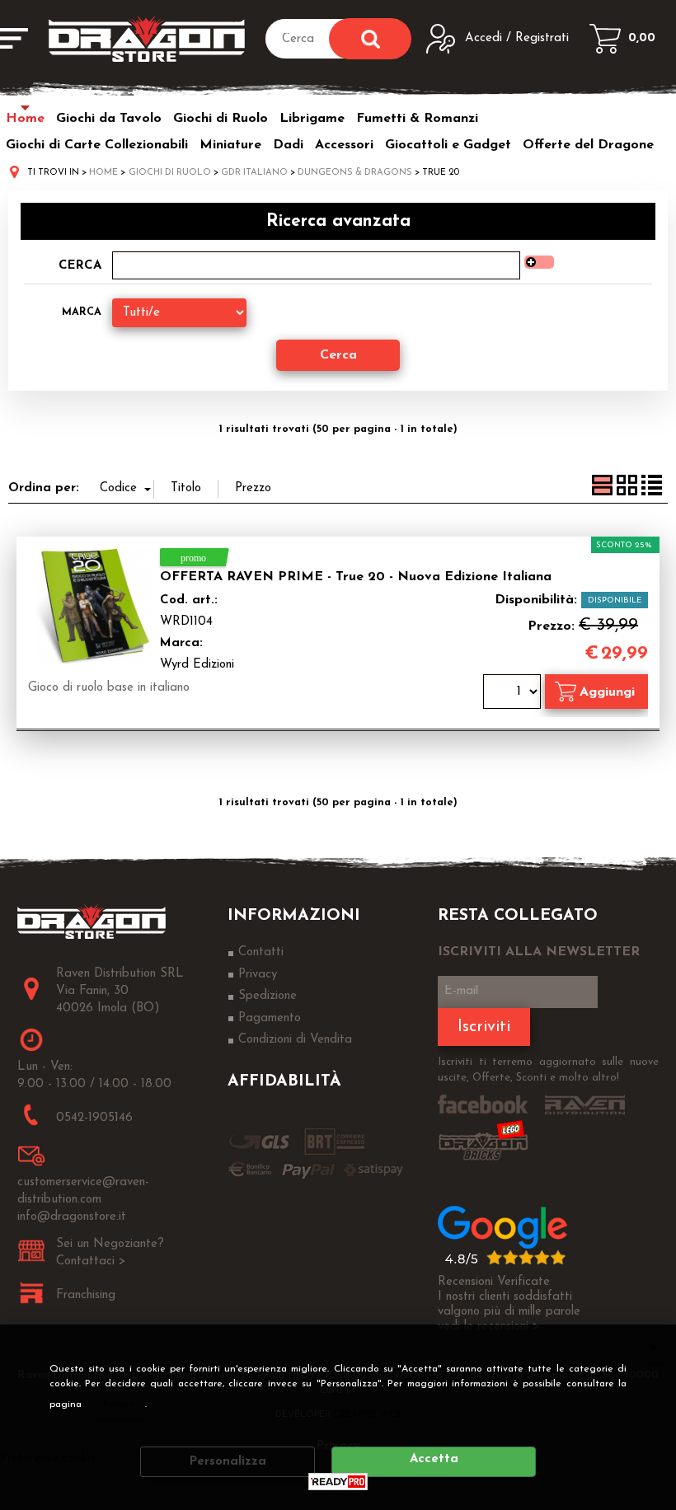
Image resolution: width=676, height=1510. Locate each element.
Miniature (230, 145)
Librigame (312, 118)
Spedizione (267, 996)
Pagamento (269, 1018)
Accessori (344, 145)
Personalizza (228, 1462)
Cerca (80, 266)
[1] (514, 693)
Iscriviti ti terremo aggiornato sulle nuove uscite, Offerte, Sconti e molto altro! (548, 1070)
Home (25, 118)
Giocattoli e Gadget (448, 145)
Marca (81, 312)
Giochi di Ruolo (220, 118)
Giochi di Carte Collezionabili (97, 145)
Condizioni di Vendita (295, 1040)
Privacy (119, 1404)
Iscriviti (484, 1027)
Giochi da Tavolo (109, 118)
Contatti (261, 952)
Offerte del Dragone (588, 145)
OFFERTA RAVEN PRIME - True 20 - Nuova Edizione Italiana (356, 577)
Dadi (288, 145)
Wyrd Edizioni (197, 665)
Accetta (434, 1459)
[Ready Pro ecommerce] (338, 1481)
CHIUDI (653, 1347)
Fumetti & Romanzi (417, 118)
